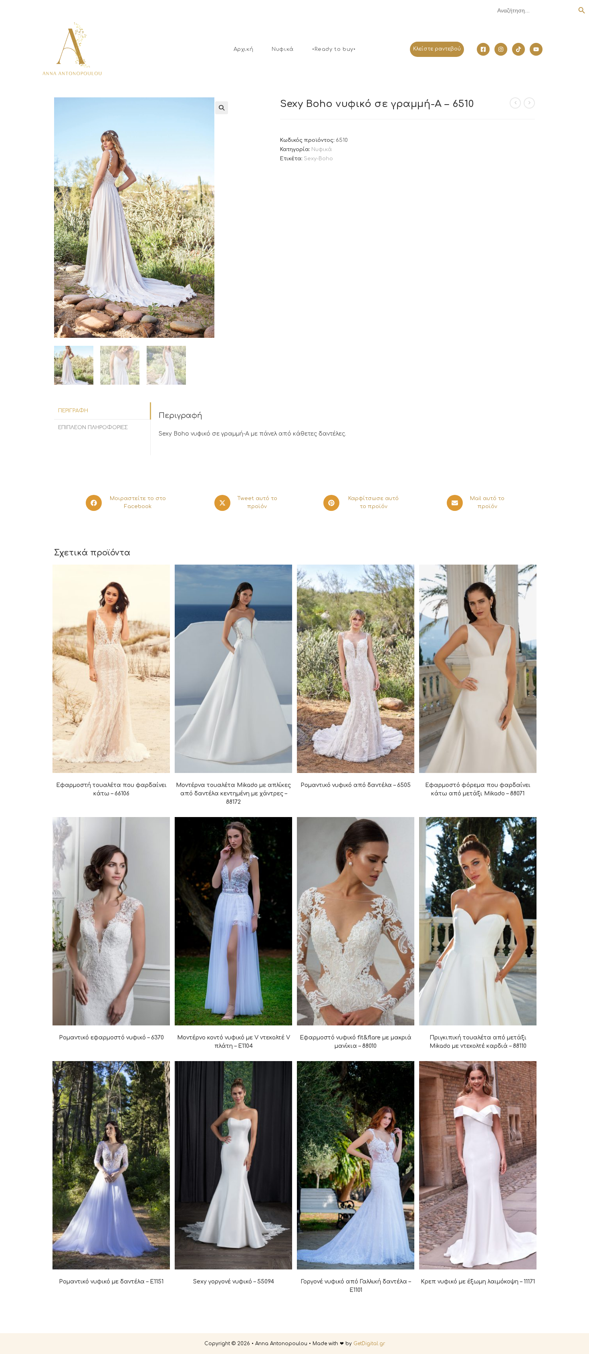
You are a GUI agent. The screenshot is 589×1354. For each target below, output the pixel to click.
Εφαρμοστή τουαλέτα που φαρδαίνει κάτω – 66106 (111, 789)
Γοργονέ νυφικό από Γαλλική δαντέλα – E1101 (356, 1286)
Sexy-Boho (318, 158)
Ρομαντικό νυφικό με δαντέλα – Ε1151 (111, 1282)
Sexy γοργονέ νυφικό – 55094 (233, 1282)
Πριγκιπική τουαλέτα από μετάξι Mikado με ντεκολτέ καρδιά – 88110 (478, 1042)
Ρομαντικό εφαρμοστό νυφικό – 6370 (111, 1038)
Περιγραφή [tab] (73, 411)
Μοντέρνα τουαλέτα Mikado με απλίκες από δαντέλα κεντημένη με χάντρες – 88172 (233, 793)
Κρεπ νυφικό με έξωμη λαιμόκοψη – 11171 (478, 1282)
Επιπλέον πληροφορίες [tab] (93, 427)
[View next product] (529, 103)
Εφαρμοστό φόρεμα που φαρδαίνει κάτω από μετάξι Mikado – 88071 (478, 789)
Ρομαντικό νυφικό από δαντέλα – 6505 (356, 785)
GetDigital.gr (369, 1343)
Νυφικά (321, 149)
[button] (221, 107)
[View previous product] (515, 103)
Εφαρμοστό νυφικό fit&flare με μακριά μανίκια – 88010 (355, 1042)
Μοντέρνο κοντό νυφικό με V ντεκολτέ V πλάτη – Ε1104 (233, 1042)
